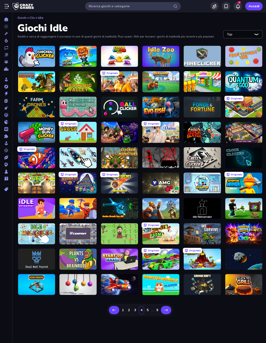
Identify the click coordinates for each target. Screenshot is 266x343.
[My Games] (226, 6)
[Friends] (214, 6)
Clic (32, 18)
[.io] (6, 122)
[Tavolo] (6, 171)
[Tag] (6, 189)
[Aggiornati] (6, 47)
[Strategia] (6, 164)
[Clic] (6, 107)
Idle (40, 18)
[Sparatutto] (6, 150)
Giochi (22, 18)
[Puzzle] (6, 136)
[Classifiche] (6, 68)
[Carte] (6, 100)
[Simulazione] (6, 143)
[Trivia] (6, 178)
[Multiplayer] (6, 61)
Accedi (254, 6)
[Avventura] (6, 86)
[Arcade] (6, 79)
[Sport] (6, 157)
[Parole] (6, 129)
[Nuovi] (6, 33)
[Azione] (6, 93)
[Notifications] (238, 6)
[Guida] (6, 114)
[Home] (6, 19)
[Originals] (6, 54)
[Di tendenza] (6, 40)
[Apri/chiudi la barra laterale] (7, 6)
